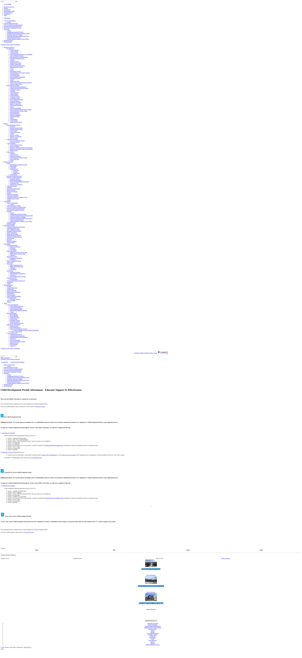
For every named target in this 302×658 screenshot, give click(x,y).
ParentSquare (152, 637)
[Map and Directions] (151, 567)
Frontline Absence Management (153, 626)
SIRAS (152, 642)
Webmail (152, 643)
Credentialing (7, 18)
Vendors (151, 353)
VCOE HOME (7, 4)
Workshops (146, 353)
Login (2, 648)
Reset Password (153, 640)
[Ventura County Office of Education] (10, 44)
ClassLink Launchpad (152, 623)
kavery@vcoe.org (40, 406)
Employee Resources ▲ (151, 620)
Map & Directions (151, 575)
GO (16, 1)
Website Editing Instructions (153, 644)
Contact (155, 353)
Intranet (152, 632)
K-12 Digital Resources (152, 633)
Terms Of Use (27, 647)
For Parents (136, 353)
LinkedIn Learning (152, 634)
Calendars (142, 353)
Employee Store (153, 629)
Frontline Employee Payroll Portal (152, 627)
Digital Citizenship (152, 625)
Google (152, 630)
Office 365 (152, 636)
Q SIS (152, 639)
